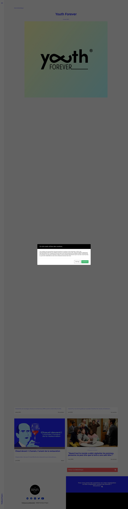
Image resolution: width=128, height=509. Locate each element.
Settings (77, 261)
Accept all (84, 261)
